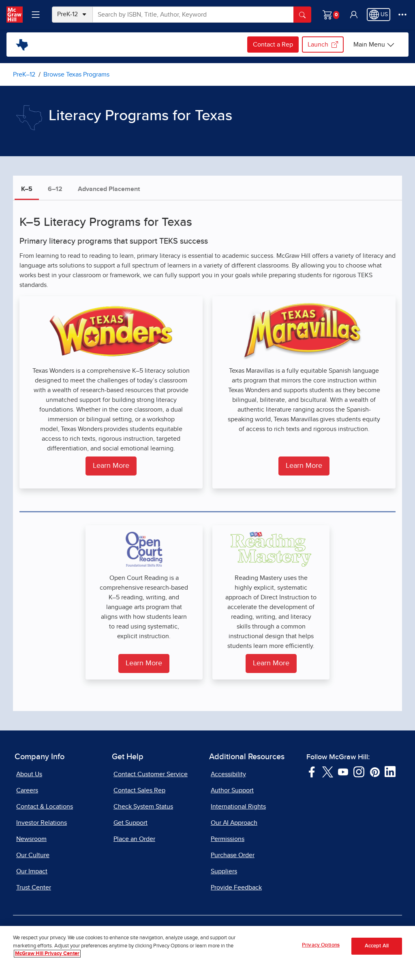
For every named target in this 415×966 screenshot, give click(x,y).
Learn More (111, 465)
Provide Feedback (236, 887)
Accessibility (228, 774)
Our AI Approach (234, 823)
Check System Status (143, 806)
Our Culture (32, 855)
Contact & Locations (44, 806)
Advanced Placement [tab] (109, 189)
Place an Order (134, 839)
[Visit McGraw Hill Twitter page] (327, 771)
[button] (353, 14)
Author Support (232, 790)
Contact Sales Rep (139, 790)
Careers (27, 790)
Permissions (227, 839)
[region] (207, 946)
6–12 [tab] (55, 189)
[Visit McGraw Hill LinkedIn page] (390, 771)
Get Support (130, 823)
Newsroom (31, 839)
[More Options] (402, 14)
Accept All (377, 946)
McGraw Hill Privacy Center (47, 953)
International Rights (238, 806)
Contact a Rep (273, 44)
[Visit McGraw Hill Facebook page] (311, 771)
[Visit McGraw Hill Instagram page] (358, 771)
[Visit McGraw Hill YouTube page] (343, 771)
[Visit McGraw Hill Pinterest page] (374, 771)
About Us (29, 774)
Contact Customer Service (150, 774)
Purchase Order (233, 855)
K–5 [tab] (26, 189)
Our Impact (31, 871)
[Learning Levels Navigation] (35, 14)
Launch (318, 44)
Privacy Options (321, 945)
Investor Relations (41, 823)
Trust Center (33, 887)
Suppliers (224, 871)
